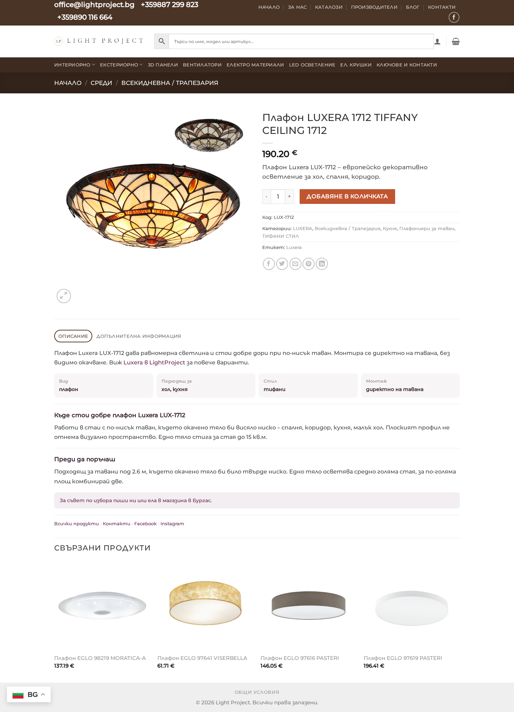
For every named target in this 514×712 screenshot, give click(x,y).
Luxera (294, 247)
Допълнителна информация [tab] (139, 336)
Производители (374, 7)
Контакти (442, 7)
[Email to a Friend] (296, 264)
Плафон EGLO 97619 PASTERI (403, 658)
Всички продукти (76, 523)
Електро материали (255, 64)
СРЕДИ (101, 82)
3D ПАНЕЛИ (163, 64)
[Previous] (54, 621)
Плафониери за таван (426, 228)
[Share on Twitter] (282, 264)
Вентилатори (202, 64)
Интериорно (72, 64)
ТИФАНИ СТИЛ (280, 236)
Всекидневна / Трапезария (169, 82)
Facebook (145, 523)
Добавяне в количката (347, 196)
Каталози (329, 7)
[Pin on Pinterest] (308, 264)
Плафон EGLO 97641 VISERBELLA (202, 658)
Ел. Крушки (356, 64)
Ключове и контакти (407, 64)
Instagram (172, 523)
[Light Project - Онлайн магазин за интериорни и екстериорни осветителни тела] (99, 41)
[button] (437, 41)
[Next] (459, 621)
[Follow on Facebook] (454, 17)
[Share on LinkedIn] (322, 264)
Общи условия (257, 692)
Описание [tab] (73, 336)
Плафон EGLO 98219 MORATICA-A (100, 658)
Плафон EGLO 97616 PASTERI (299, 658)
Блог (413, 7)
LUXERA (302, 228)
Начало (269, 7)
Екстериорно (119, 64)
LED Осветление (312, 64)
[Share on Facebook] (269, 264)
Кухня (390, 228)
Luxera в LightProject (154, 362)
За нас (297, 7)
